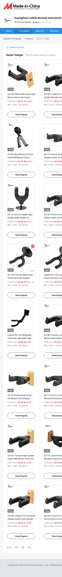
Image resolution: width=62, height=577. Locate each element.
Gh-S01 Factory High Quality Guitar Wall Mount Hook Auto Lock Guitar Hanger (21, 458)
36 (23, 547)
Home (9, 30)
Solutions (54, 30)
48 (29, 547)
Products (25, 30)
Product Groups (16, 47)
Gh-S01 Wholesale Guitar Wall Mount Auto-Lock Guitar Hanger (21, 97)
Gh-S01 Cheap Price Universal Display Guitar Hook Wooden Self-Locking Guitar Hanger (21, 518)
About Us (39, 30)
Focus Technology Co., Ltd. (38, 565)
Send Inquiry (21, 114)
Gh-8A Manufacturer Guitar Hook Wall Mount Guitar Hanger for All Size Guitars (20, 157)
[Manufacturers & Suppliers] (22, 6)
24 (16, 547)
